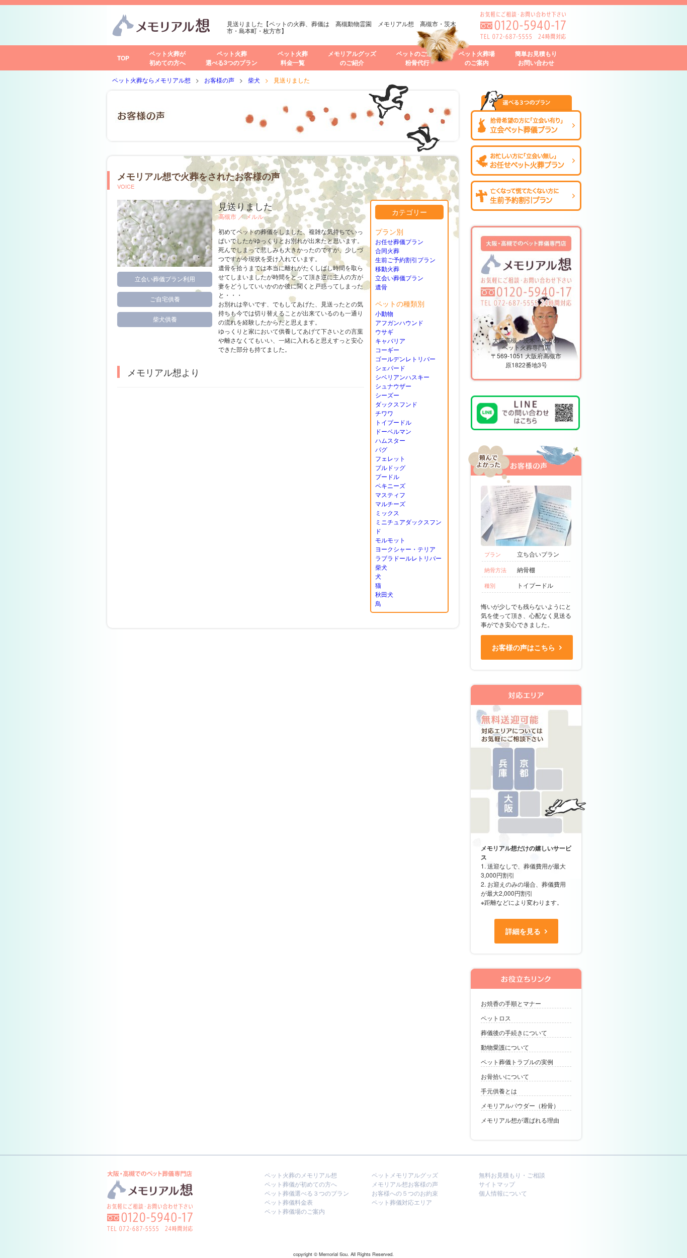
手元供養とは (499, 1090)
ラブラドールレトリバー (408, 558)
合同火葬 (387, 250)
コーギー (387, 349)
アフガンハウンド (399, 322)
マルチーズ (390, 503)
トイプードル (393, 422)
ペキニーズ (390, 485)
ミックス (387, 512)
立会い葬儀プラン (399, 277)
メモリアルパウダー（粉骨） (520, 1105)
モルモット (390, 539)
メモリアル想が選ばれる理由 (520, 1120)
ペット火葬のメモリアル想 (301, 1174)
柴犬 (381, 567)
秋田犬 (384, 594)
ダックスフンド (396, 404)
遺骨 (381, 286)
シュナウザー (393, 385)
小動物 (384, 313)
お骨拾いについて (505, 1076)
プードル (387, 476)
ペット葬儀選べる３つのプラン (307, 1193)
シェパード (390, 367)
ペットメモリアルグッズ (405, 1174)
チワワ (384, 413)
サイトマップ (497, 1184)
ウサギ (384, 331)
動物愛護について (505, 1047)
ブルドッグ (390, 467)
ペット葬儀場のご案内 (295, 1211)
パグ (381, 449)
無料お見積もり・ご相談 (512, 1174)
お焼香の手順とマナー (511, 1003)
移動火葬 (387, 268)
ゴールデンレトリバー (405, 358)
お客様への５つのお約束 (405, 1193)
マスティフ (390, 494)
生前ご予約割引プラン (405, 259)
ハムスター (390, 440)
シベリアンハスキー (402, 376)
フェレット (390, 458)
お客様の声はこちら (523, 647)
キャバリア (390, 340)
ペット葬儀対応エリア (402, 1202)
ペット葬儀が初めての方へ (301, 1184)
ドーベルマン (393, 431)
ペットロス (496, 1017)
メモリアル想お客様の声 (405, 1184)
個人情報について (503, 1193)
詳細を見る (523, 931)
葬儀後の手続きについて (514, 1032)
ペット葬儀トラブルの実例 (517, 1061)
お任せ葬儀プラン (399, 241)
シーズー (387, 394)
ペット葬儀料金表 (289, 1202)
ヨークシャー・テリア (405, 548)
